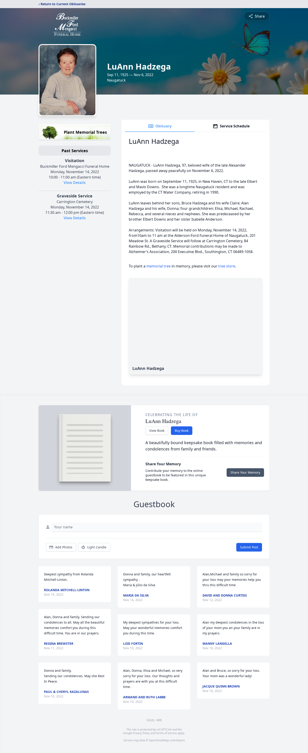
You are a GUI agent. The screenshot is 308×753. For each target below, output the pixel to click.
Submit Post (249, 547)
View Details (75, 182)
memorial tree (158, 266)
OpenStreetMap (159, 740)
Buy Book (181, 430)
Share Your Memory (245, 472)
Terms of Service (166, 733)
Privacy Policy (141, 733)
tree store (226, 266)
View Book (156, 430)
